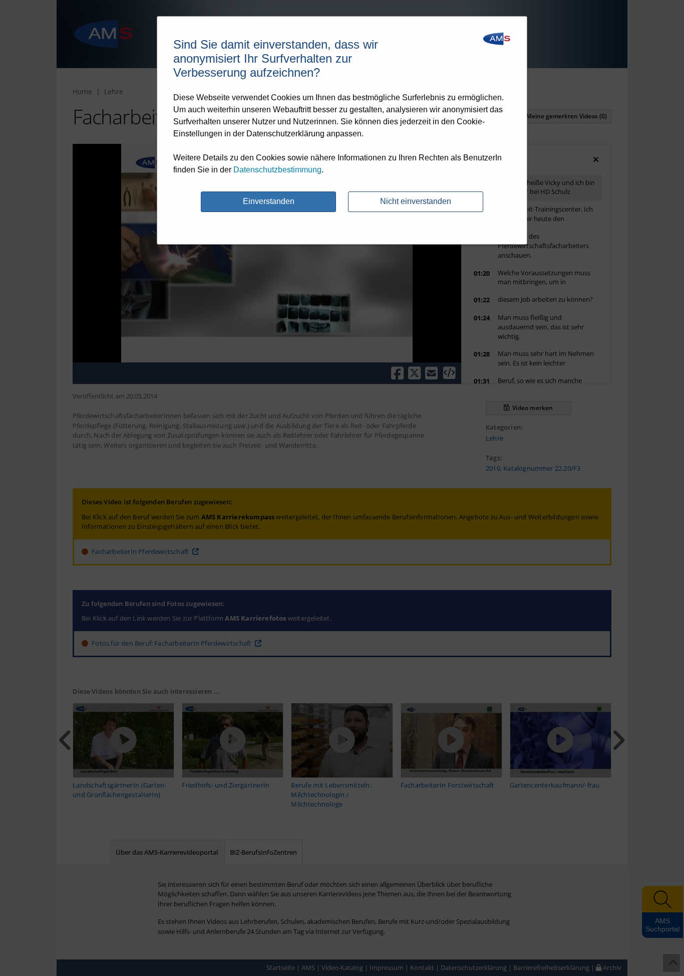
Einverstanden (268, 201)
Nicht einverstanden (415, 201)
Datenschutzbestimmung (277, 169)
